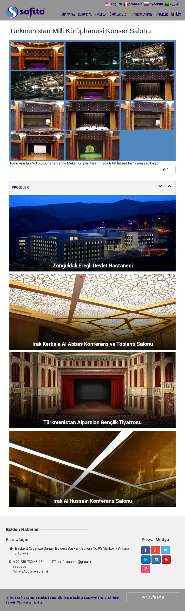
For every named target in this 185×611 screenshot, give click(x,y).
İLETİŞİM (176, 14)
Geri (169, 170)
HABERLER (162, 14)
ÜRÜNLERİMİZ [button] (118, 14)
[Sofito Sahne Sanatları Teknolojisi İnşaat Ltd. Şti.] (9, 12)
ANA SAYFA (68, 14)
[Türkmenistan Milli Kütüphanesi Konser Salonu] (37, 56)
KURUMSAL (85, 14)
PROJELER (100, 14)
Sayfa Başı (154, 597)
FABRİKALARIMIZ (142, 14)
